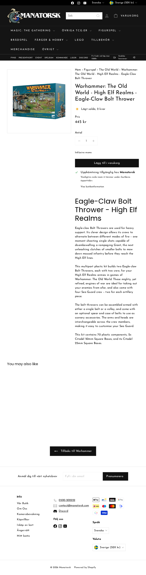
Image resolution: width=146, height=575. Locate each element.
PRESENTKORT (26, 58)
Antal (78, 132)
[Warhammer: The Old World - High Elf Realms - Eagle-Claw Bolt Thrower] (16, 398)
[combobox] (84, 15)
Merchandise (23, 49)
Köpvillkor (23, 519)
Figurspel (108, 30)
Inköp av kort (25, 525)
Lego (79, 40)
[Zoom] (39, 101)
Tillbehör (101, 40)
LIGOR (73, 58)
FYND (13, 58)
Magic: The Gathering (31, 30)
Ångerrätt (23, 530)
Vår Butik (22, 503)
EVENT (38, 58)
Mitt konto (23, 536)
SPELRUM (49, 58)
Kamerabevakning (28, 514)
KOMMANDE (62, 58)
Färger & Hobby (50, 40)
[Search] (98, 15)
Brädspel (19, 40)
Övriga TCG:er (75, 30)
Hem (78, 69)
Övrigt (49, 49)
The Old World (108, 69)
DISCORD (83, 58)
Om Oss (22, 508)
